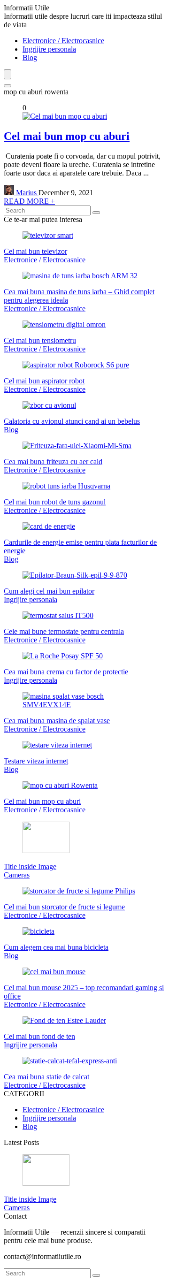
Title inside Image (30, 866)
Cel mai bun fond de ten (39, 1036)
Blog (30, 57)
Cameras (17, 875)
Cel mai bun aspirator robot (44, 381)
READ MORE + (29, 201)
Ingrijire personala (49, 49)
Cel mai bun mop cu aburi (67, 136)
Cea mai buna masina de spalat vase (57, 721)
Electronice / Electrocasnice (63, 41)
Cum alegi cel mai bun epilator (49, 591)
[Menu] (7, 74)
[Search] (7, 85)
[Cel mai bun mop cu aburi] (65, 116)
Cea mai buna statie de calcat (46, 1077)
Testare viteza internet (36, 761)
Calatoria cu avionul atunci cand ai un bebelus (72, 421)
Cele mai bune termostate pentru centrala (64, 631)
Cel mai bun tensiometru (40, 340)
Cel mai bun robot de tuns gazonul (55, 502)
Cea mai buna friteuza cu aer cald (53, 461)
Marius (26, 193)
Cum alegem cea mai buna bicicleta (56, 947)
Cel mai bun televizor (35, 251)
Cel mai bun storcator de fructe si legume (64, 907)
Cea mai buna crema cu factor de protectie (66, 672)
